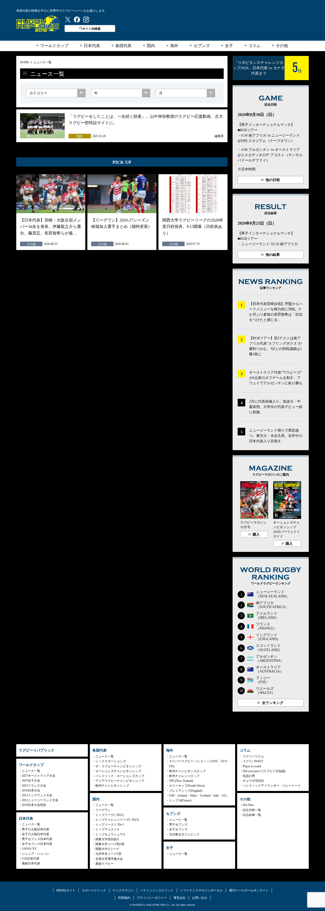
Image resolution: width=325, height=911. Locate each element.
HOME (24, 62)
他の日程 (273, 180)
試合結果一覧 (252, 815)
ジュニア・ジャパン (35, 854)
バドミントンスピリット (157, 890)
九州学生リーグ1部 (108, 854)
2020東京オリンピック (184, 834)
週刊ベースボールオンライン (249, 890)
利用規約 (124, 898)
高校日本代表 (31, 863)
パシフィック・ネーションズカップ (119, 776)
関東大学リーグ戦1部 (109, 844)
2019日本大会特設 (34, 805)
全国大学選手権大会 (109, 859)
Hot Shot (248, 805)
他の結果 (273, 255)
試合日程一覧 (252, 810)
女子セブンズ (178, 829)
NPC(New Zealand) (181, 781)
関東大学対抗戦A (107, 839)
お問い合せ (199, 898)
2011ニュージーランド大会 (40, 800)
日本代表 (92, 45)
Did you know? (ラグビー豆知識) (264, 771)
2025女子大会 (31, 780)
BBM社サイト (65, 890)
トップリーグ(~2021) (109, 815)
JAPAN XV (29, 848)
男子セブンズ (178, 824)
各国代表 (123, 45)
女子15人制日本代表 (35, 834)
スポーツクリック (94, 890)
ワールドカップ (54, 45)
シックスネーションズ (110, 761)
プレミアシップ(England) (185, 790)
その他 (282, 45)
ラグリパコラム (253, 756)
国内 (151, 45)
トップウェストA (107, 829)
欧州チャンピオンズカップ (187, 771)
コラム (254, 45)
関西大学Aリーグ (107, 849)
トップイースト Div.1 (109, 824)
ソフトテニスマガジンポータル (201, 890)
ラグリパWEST (253, 761)
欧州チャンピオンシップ (112, 785)
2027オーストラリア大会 (38, 775)
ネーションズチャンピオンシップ (118, 771)
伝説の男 (249, 776)
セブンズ (201, 45)
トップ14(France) (180, 800)
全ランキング (272, 703)
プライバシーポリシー (152, 898)
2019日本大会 (31, 790)
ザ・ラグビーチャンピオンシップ (118, 766)
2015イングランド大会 (37, 795)
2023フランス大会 (34, 785)
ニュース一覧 (42, 62)
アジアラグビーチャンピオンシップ (119, 781)
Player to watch (252, 766)
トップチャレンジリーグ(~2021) (117, 819)
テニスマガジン (123, 890)
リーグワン (103, 810)
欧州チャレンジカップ (184, 776)
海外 (174, 45)
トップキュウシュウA (110, 834)
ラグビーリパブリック (38, 24)
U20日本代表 (30, 858)
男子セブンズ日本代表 (37, 839)
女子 (229, 45)
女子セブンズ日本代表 (37, 844)
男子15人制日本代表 (35, 829)
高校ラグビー (104, 863)
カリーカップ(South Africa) (187, 785)
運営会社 (179, 898)
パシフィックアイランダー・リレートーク (272, 785)
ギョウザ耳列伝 (253, 781)
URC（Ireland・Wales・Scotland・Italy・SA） (199, 795)
